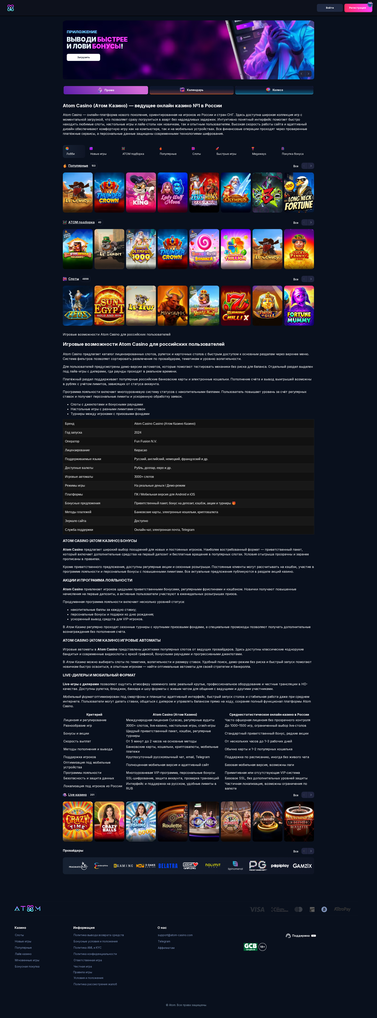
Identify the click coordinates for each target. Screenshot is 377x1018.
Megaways (259, 153)
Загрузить (192, 55)
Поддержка (301, 935)
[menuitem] (27, 935)
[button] (302, 74)
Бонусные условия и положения (96, 941)
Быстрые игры (226, 153)
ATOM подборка (133, 153)
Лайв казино (23, 954)
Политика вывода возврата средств (99, 935)
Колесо (278, 90)
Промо (109, 90)
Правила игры (82, 972)
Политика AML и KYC (88, 947)
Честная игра (83, 966)
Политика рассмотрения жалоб (95, 984)
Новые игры (98, 153)
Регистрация (357, 7)
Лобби (70, 153)
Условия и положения (88, 977)
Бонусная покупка (27, 966)
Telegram (164, 941)
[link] (78, 865)
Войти (330, 7)
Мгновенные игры (27, 960)
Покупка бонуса (293, 153)
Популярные (168, 153)
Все (295, 166)
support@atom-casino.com (175, 935)
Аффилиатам (166, 947)
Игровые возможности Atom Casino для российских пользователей (116, 334)
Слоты (196, 153)
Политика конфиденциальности (95, 954)
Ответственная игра (88, 960)
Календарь (195, 90)
